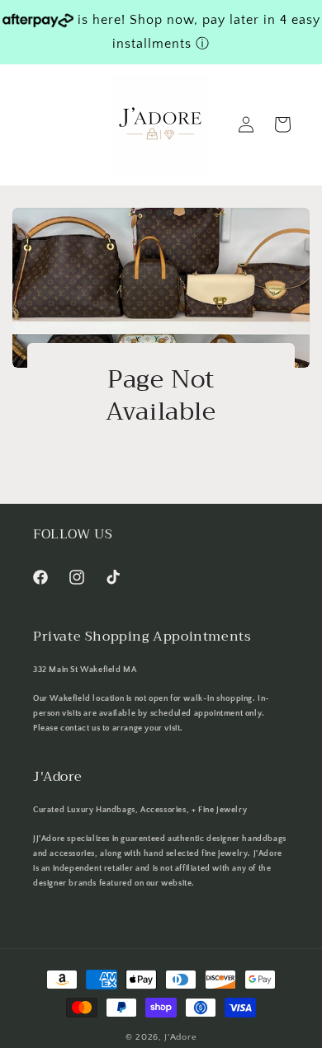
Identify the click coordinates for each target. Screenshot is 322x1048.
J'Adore (180, 1037)
